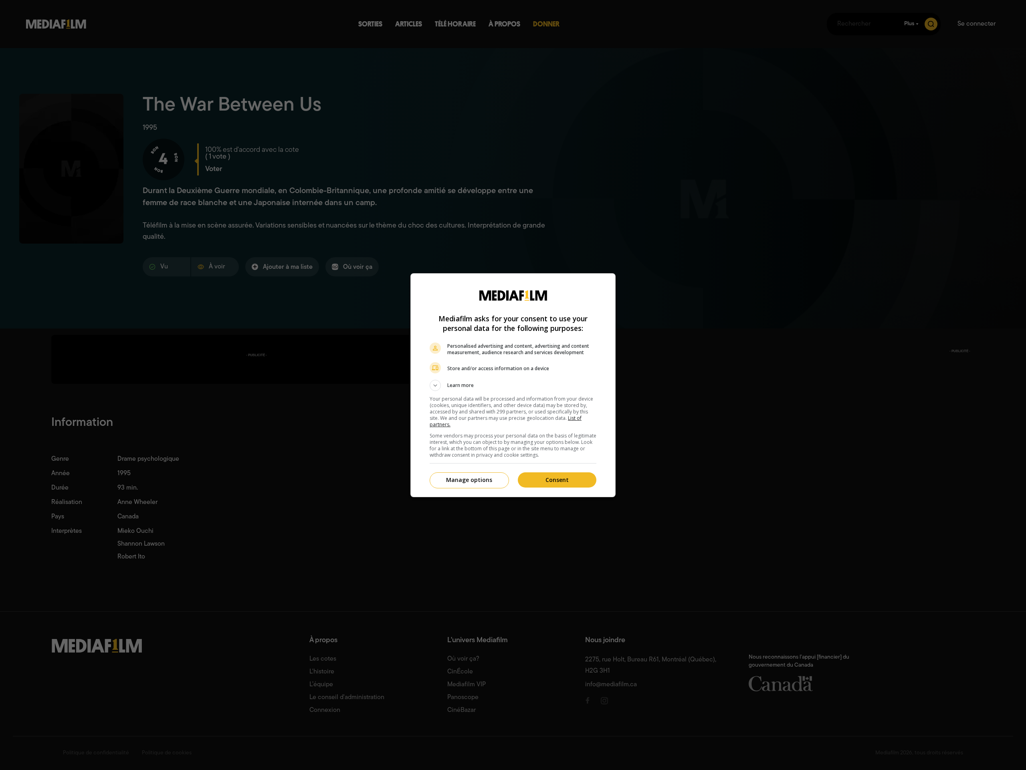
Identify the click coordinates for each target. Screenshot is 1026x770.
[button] (513, 385)
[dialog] (513, 385)
